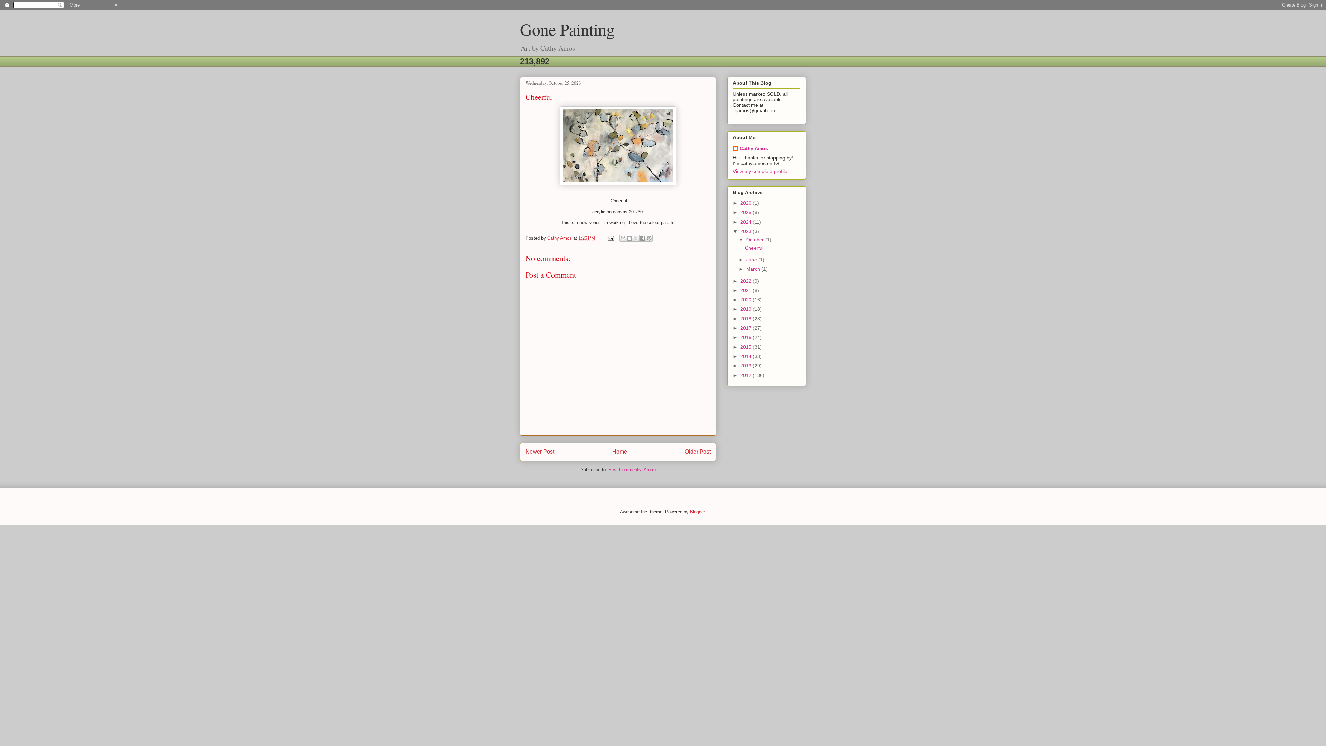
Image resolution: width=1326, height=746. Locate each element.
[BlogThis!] (629, 238)
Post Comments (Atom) (632, 469)
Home (619, 452)
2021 (746, 290)
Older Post (698, 452)
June (752, 259)
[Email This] (622, 238)
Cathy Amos (754, 148)
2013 (746, 365)
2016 (746, 337)
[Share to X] (636, 238)
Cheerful (754, 248)
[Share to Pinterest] (649, 238)
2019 (746, 309)
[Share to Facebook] (642, 238)
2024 (746, 222)
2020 (746, 299)
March (753, 269)
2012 (746, 375)
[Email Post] (610, 238)
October (755, 239)
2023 (746, 231)
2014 (746, 356)
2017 (746, 328)
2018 (746, 318)
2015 (746, 347)
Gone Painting (567, 29)
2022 (746, 281)
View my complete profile (760, 171)
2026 (746, 203)
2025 (746, 212)
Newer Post (540, 452)
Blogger (697, 511)
